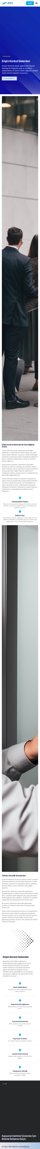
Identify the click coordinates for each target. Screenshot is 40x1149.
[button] (36, 3)
